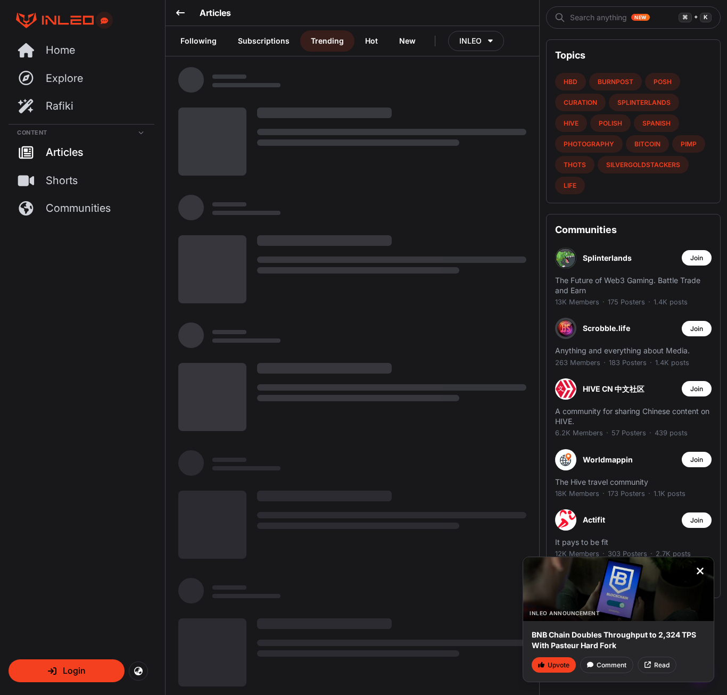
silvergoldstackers (643, 165)
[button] (67, 670)
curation (580, 102)
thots (575, 165)
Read (662, 665)
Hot (371, 40)
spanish (656, 123)
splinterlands (644, 102)
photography (589, 144)
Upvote (558, 665)
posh (663, 82)
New (407, 40)
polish (610, 123)
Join (696, 258)
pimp (689, 144)
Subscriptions (264, 40)
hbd (570, 82)
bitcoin (647, 144)
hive (571, 123)
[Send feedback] (104, 20)
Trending (327, 40)
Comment (611, 665)
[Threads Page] (51, 20)
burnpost (615, 82)
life (570, 185)
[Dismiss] (699, 571)
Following (198, 40)
